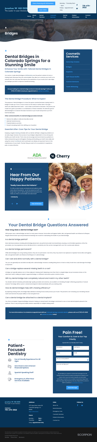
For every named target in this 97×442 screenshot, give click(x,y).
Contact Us (56, 420)
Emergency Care (57, 411)
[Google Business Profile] (77, 8)
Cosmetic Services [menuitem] (53, 16)
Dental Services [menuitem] (42, 16)
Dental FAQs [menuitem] (65, 16)
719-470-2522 (86, 6)
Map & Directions (33, 411)
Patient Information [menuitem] (75, 16)
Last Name (77, 347)
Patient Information (58, 417)
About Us (55, 405)
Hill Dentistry (29, 75)
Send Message (72, 387)
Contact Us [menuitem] (87, 16)
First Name (59, 347)
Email (75, 353)
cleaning (17, 133)
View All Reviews (37, 204)
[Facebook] (77, 5)
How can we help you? (63, 364)
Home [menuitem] (29, 16)
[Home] (16, 9)
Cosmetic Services (58, 414)
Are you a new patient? (63, 358)
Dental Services (57, 408)
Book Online (43, 10)
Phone (58, 353)
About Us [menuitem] (34, 16)
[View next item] (17, 204)
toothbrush (18, 141)
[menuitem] (78, 62)
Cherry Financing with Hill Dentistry (43, 3)
